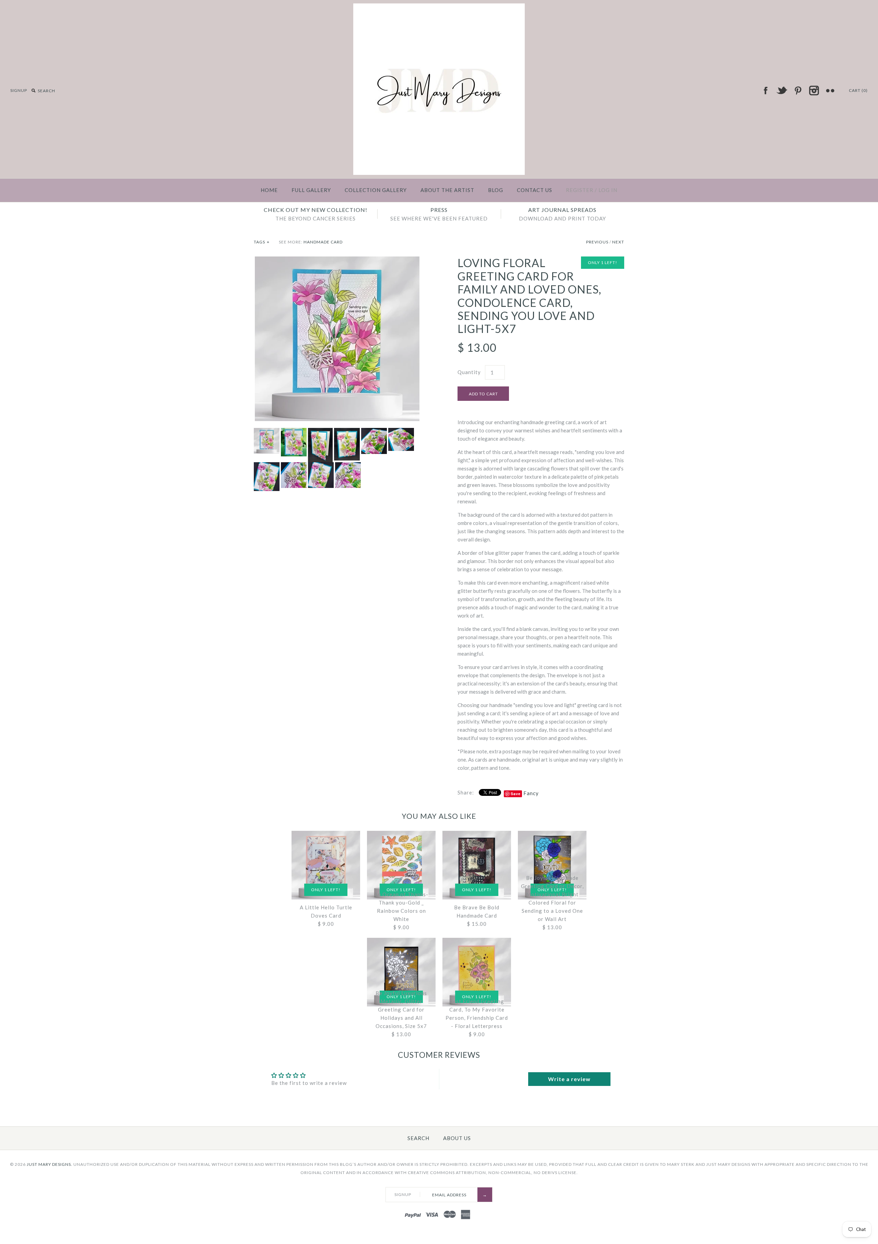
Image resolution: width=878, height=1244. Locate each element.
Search (418, 1138)
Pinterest (797, 90)
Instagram (813, 90)
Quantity (469, 372)
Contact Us (534, 190)
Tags (262, 241)
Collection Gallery (376, 190)
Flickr (830, 90)
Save (516, 793)
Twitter (781, 90)
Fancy (531, 793)
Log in (607, 190)
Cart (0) (858, 90)
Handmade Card (323, 241)
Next (618, 241)
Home (269, 190)
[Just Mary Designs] (439, 7)
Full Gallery (311, 190)
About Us (457, 1138)
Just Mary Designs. (49, 1164)
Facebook (765, 90)
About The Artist (447, 190)
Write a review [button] (569, 1079)
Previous (597, 241)
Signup (18, 90)
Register (579, 190)
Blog (495, 190)
